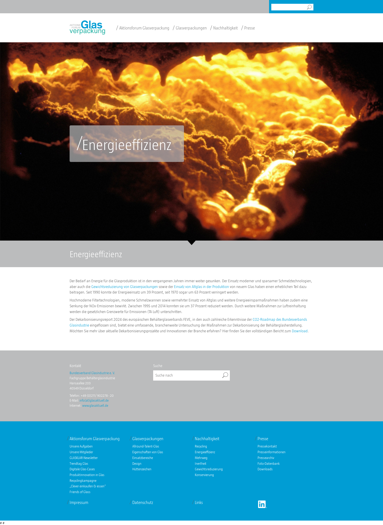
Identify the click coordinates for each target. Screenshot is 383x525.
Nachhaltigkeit (224, 27)
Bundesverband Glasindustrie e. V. (92, 373)
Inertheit (200, 463)
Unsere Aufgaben (81, 446)
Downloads (265, 469)
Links (199, 502)
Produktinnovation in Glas (87, 475)
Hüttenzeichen (141, 469)
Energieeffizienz (205, 452)
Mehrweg (201, 458)
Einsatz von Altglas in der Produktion (201, 286)
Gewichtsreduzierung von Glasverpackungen (124, 286)
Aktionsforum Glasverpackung (142, 27)
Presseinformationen (271, 452)
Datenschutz (142, 502)
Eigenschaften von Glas (147, 452)
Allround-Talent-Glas (145, 446)
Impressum (79, 502)
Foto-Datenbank (269, 463)
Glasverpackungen (190, 27)
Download (300, 331)
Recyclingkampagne (83, 480)
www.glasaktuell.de (95, 405)
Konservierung (204, 475)
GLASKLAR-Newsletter (84, 458)
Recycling (201, 446)
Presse (248, 27)
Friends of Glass (80, 492)
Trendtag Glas (79, 463)
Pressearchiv (266, 458)
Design (136, 463)
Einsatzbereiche (142, 458)
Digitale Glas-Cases (82, 469)
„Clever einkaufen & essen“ (88, 486)
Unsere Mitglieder (81, 452)
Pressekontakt (267, 446)
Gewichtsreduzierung (209, 469)
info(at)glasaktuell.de (94, 400)
